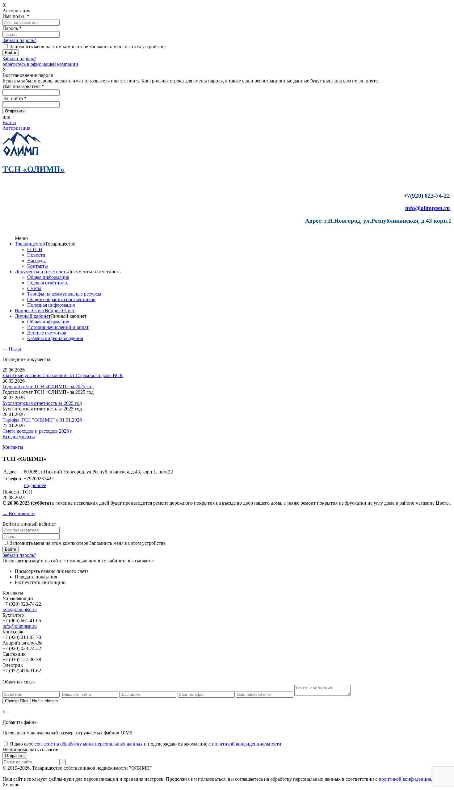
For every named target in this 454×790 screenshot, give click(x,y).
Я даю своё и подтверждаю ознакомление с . (146, 743)
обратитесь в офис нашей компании (40, 64)
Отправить (15, 755)
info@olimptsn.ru (427, 208)
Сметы (34, 288)
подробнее (35, 485)
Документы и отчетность (41, 271)
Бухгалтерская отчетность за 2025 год (42, 403)
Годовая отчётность (47, 282)
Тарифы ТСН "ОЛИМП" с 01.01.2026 (42, 419)
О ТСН (34, 249)
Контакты (37, 266)
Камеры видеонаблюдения (55, 338)
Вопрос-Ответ (30, 310)
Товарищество (30, 243)
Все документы (18, 436)
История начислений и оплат (58, 327)
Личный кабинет (33, 316)
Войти (9, 122)
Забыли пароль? (19, 40)
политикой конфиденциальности (246, 743)
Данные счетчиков (46, 332)
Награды (36, 260)
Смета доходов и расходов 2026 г (37, 431)
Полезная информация (51, 305)
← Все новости (18, 513)
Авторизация (16, 128)
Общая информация (48, 277)
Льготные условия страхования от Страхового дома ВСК (62, 375)
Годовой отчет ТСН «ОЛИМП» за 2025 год (48, 386)
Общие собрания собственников (61, 299)
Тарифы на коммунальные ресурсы (64, 293)
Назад (15, 348)
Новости (36, 255)
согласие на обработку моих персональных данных (89, 743)
